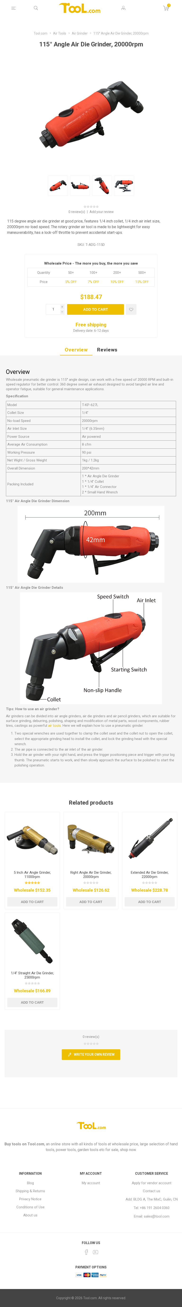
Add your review (102, 212)
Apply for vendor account (151, 1183)
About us (30, 1215)
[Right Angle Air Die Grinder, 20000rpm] (91, 839)
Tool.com (35, 1144)
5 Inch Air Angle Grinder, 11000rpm (32, 874)
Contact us (151, 1191)
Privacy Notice (30, 1199)
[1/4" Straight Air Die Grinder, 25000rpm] (32, 940)
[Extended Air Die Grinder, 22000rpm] (149, 839)
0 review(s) (77, 212)
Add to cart (95, 309)
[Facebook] (86, 1252)
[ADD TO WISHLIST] (131, 309)
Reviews (107, 350)
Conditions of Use (30, 1207)
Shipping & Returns (30, 1191)
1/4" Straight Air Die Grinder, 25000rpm (32, 975)
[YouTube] (95, 1252)
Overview (76, 350)
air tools (54, 725)
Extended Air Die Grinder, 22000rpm (149, 874)
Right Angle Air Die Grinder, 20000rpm (90, 874)
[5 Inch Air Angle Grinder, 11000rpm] (32, 839)
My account (91, 1183)
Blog (30, 1183)
